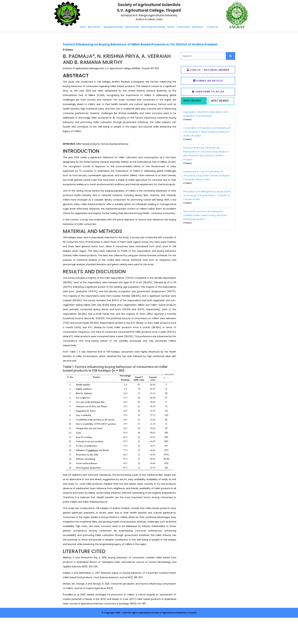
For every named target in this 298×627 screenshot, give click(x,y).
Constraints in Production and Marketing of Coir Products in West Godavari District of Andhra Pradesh (207, 131)
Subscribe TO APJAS (209, 91)
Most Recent (192, 100)
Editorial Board (132, 27)
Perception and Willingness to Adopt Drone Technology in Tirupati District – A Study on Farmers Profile (207, 195)
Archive (170, 27)
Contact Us (212, 27)
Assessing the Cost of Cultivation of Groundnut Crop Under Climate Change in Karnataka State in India (206, 175)
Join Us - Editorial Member (209, 70)
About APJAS (94, 27)
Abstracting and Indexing (153, 27)
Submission (197, 27)
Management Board (113, 27)
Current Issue (183, 27)
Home (83, 27)
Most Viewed (219, 100)
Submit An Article (209, 81)
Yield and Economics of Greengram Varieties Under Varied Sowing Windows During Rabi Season (205, 215)
